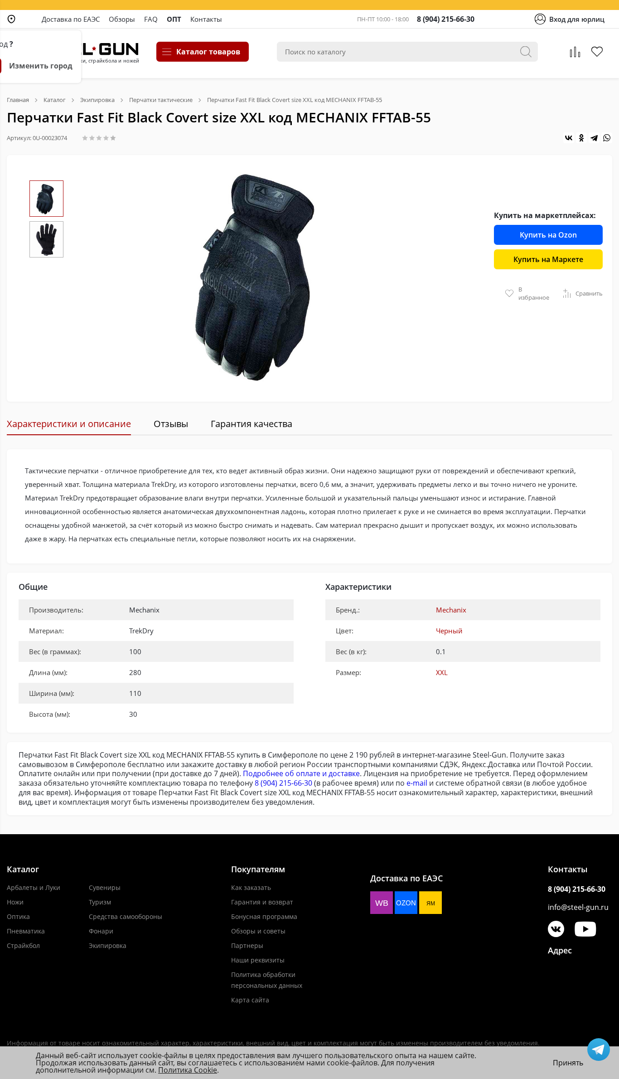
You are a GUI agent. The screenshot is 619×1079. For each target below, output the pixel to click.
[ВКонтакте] (568, 137)
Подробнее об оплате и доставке (301, 773)
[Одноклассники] (581, 137)
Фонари (101, 931)
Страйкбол (23, 945)
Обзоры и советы (258, 931)
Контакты (206, 19)
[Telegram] (594, 137)
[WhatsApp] (606, 137)
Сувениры (105, 887)
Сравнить (589, 293)
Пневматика (26, 931)
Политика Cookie (187, 1070)
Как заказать (251, 887)
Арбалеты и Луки (33, 887)
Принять (568, 1063)
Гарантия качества (251, 424)
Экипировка (107, 945)
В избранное (533, 293)
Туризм (100, 902)
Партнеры (247, 945)
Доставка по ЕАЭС (71, 19)
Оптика (18, 916)
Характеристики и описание (69, 424)
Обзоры (122, 19)
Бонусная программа (264, 916)
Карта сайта (250, 1000)
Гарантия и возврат (262, 902)
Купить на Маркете (548, 259)
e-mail (416, 783)
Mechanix (451, 609)
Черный (449, 630)
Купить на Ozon (548, 235)
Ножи (15, 902)
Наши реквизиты (258, 960)
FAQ (151, 19)
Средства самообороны (125, 916)
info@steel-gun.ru (578, 907)
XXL (442, 672)
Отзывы (171, 424)
